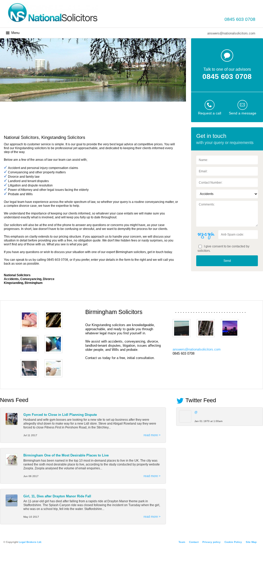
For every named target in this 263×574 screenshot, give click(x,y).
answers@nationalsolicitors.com (231, 33)
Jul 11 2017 (30, 435)
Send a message (242, 113)
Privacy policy (211, 542)
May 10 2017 (31, 516)
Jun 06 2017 (31, 476)
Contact (194, 542)
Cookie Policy (233, 542)
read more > (152, 435)
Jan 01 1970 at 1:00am (208, 421)
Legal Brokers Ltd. (30, 542)
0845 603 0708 (239, 19)
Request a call (209, 113)
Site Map (251, 542)
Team (182, 542)
